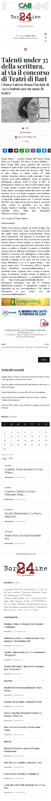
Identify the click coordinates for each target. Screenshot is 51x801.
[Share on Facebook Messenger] (44, 151)
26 (25, 444)
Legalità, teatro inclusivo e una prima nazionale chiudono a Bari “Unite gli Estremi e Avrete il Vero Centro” (25, 378)
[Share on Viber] (33, 151)
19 (25, 440)
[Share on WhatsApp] (21, 151)
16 (5, 440)
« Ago (4, 458)
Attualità (9, 510)
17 (11, 440)
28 (39, 444)
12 (25, 436)
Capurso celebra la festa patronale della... (20, 492)
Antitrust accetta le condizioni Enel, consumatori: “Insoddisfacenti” (24, 639)
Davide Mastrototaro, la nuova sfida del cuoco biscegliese (23, 392)
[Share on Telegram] (38, 151)
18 (18, 440)
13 (32, 436)
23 (5, 444)
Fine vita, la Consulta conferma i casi (22, 762)
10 (11, 436)
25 (18, 444)
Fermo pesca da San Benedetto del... (23, 537)
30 (5, 448)
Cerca (44, 359)
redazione (9, 477)
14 (39, 436)
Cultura (8, 466)
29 (46, 444)
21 (39, 440)
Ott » (11, 458)
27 (32, 444)
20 (32, 440)
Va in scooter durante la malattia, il (21, 773)
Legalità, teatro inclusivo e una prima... (24, 470)
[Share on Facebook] (5, 151)
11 (18, 436)
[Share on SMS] (27, 151)
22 (46, 440)
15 (46, 436)
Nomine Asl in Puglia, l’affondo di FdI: (23, 701)
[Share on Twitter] (10, 151)
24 (11, 444)
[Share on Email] (16, 151)
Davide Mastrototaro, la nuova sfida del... (23, 514)
